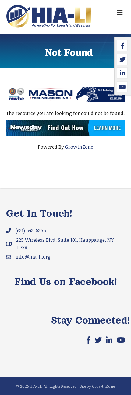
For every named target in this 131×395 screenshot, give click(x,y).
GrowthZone (79, 146)
